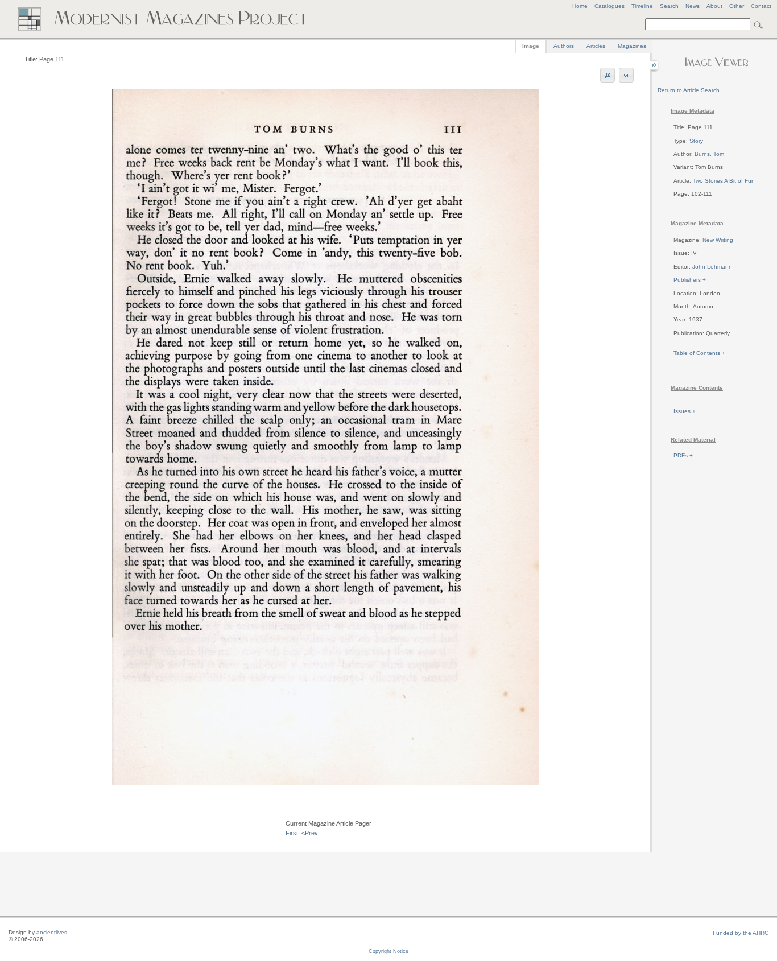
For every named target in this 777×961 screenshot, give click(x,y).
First (292, 833)
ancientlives (51, 932)
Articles (595, 46)
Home (580, 6)
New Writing (717, 240)
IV (694, 253)
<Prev (309, 833)
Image (530, 46)
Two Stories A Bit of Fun (724, 181)
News (692, 6)
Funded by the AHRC (740, 933)
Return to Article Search (689, 90)
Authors (563, 46)
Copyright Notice (388, 951)
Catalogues (609, 6)
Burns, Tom (709, 154)
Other (736, 6)
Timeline (642, 6)
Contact (761, 6)
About (714, 6)
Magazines (632, 46)
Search (669, 6)
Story (696, 141)
